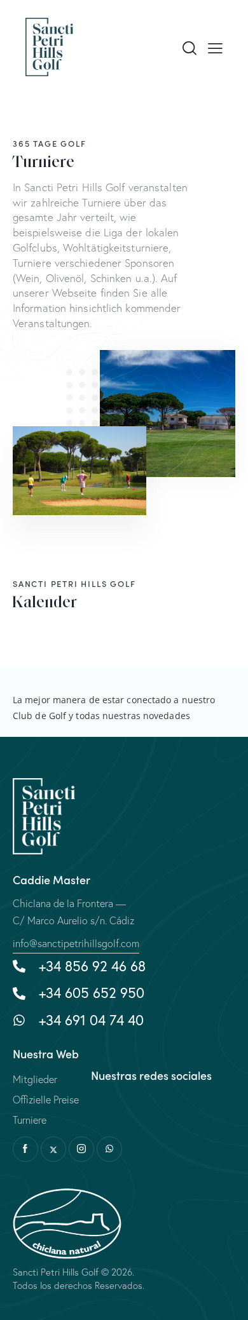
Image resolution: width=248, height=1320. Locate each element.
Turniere (29, 1120)
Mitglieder (35, 1079)
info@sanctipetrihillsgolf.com (76, 943)
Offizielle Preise (46, 1099)
